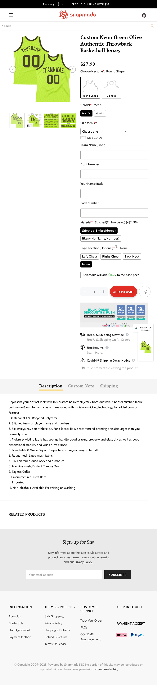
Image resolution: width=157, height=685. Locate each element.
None (86, 264)
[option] (43, 69)
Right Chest (110, 256)
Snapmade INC (107, 669)
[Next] (72, 69)
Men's (86, 113)
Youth (100, 113)
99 (88, 368)
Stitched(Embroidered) (99, 230)
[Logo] (79, 15)
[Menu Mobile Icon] (11, 15)
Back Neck (131, 256)
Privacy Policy (83, 562)
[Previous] (12, 69)
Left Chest (89, 256)
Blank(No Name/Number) (100, 238)
